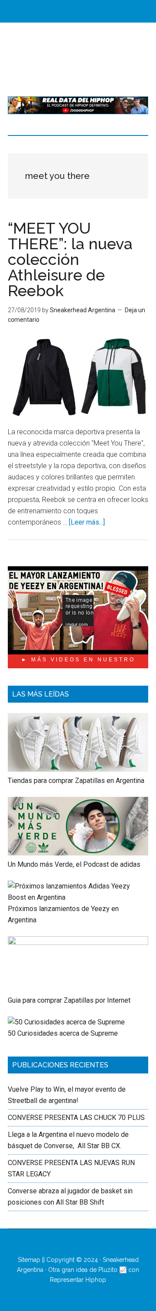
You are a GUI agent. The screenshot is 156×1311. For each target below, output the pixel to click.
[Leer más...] (87, 522)
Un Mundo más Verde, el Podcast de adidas (74, 864)
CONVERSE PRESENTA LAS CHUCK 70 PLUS (76, 1117)
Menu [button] (85, 11)
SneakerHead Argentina (78, 59)
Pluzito (107, 1269)
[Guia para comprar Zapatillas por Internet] (78, 942)
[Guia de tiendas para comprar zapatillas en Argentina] (78, 769)
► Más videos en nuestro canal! (78, 662)
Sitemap (29, 1259)
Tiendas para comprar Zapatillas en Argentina (76, 780)
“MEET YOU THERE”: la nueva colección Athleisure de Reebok (70, 259)
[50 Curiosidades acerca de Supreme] (66, 1022)
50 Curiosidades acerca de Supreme (63, 1033)
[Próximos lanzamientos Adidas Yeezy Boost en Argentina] (78, 897)
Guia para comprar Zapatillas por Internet (69, 1000)
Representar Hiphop (78, 1279)
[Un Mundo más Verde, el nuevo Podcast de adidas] (78, 853)
